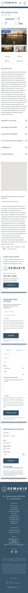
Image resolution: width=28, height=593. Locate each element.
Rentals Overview (14, 521)
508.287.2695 (20, 3)
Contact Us (11, 285)
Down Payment (7, 446)
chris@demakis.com (14, 539)
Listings (8, 247)
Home (2, 247)
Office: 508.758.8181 (15, 498)
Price (4, 440)
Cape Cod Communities (14, 532)
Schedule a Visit (19, 350)
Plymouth (17, 247)
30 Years (7, 436)
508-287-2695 (10, 276)
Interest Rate (6, 451)
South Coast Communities (14, 530)
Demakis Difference (14, 509)
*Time (4, 371)
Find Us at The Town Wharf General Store (15, 544)
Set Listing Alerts (14, 505)
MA (12, 247)
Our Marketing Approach (14, 511)
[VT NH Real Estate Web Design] (14, 587)
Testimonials (14, 523)
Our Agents (5, 288)
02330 (4, 249)
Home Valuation (14, 507)
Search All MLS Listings (14, 517)
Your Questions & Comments (10, 377)
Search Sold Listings (14, 519)
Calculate (11, 460)
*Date (4, 365)
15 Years (13, 436)
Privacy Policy (14, 578)
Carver (23, 247)
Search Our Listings (14, 515)
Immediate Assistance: (15, 496)
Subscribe (11, 335)
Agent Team (14, 513)
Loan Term (6, 432)
